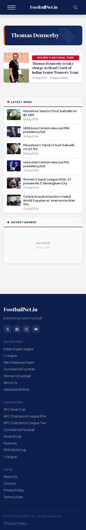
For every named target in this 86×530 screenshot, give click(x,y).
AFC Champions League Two (25, 423)
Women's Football (17, 376)
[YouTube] (36, 329)
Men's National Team (19, 362)
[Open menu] (11, 7)
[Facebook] (17, 329)
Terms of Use (13, 497)
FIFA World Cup (15, 450)
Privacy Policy (14, 490)
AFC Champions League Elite (25, 416)
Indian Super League (18, 349)
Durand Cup (13, 436)
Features (10, 443)
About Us (10, 383)
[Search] (75, 7)
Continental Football (19, 369)
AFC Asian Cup (14, 409)
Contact (10, 483)
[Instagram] (26, 329)
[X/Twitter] (7, 329)
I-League (10, 356)
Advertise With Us (17, 389)
